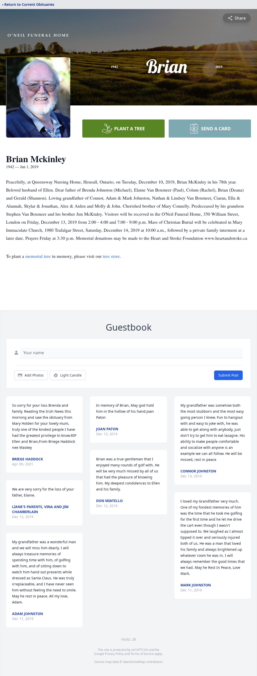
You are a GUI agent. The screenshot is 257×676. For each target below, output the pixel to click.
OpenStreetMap (134, 662)
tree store (111, 256)
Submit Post (228, 375)
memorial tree (38, 256)
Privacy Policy (114, 654)
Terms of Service (142, 654)
